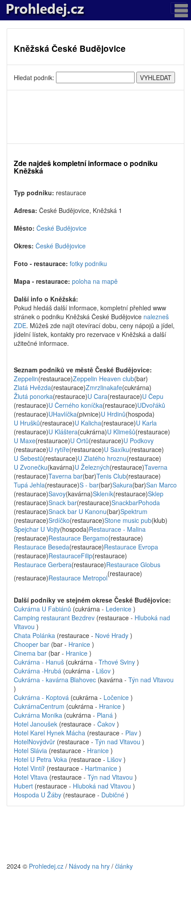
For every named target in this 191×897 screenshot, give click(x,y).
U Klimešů (121, 431)
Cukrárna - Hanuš (40, 661)
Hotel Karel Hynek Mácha (49, 732)
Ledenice (118, 608)
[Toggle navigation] (179, 8)
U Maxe (25, 440)
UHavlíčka (62, 414)
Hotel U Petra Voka (40, 759)
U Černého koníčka (75, 405)
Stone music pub (127, 520)
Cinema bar (31, 653)
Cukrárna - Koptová (42, 697)
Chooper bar (32, 644)
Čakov (106, 723)
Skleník (103, 493)
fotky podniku (88, 263)
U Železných (92, 467)
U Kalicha (88, 422)
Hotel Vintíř (29, 768)
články (124, 866)
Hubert (23, 785)
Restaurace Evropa (131, 546)
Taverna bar (65, 476)
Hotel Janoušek (35, 723)
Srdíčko (59, 520)
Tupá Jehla (29, 484)
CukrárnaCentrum (39, 706)
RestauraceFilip (70, 555)
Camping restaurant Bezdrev (55, 617)
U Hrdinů (113, 414)
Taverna (155, 467)
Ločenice (116, 697)
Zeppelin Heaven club (103, 378)
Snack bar (62, 502)
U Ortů (79, 440)
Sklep (155, 493)
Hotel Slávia (30, 750)
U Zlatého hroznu (102, 458)
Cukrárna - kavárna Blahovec (56, 679)
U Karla (146, 422)
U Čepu (152, 396)
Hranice (79, 644)
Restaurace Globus (133, 564)
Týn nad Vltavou (151, 679)
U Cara (97, 396)
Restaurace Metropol (77, 577)
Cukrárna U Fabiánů (43, 608)
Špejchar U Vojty (37, 529)
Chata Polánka (35, 635)
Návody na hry (89, 866)
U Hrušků (27, 422)
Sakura (122, 484)
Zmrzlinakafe (104, 387)
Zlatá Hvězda (32, 387)
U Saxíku (116, 449)
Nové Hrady (111, 635)
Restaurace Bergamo (78, 538)
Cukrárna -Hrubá (37, 670)
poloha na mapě (95, 281)
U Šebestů (28, 458)
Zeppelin (26, 378)
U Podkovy (138, 440)
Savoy (57, 493)
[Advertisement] (95, 117)
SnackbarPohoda (135, 502)
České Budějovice (61, 228)
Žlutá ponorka (33, 396)
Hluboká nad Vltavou (102, 785)
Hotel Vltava (31, 777)
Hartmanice (101, 768)
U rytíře (58, 449)
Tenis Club (111, 476)
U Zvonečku (31, 467)
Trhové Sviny (117, 661)
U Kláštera (63, 431)
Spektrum (133, 511)
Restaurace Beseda (41, 546)
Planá (105, 715)
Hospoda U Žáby (38, 794)
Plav (131, 732)
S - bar (89, 484)
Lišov (103, 670)
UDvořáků (151, 405)
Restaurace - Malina (117, 529)
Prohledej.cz (46, 866)
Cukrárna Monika (39, 715)
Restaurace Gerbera (43, 564)
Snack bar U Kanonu (77, 511)
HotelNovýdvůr (34, 741)
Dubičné (112, 794)
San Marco (161, 484)
